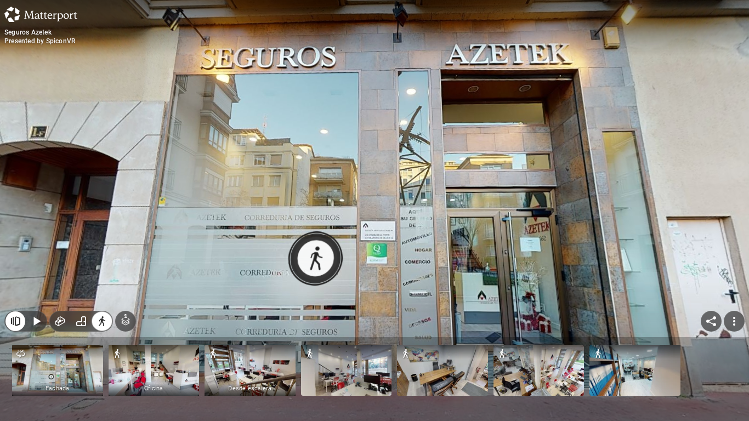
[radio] (60, 321)
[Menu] (734, 321)
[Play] (36, 321)
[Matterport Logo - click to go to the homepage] (41, 14)
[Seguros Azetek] (374, 210)
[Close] (15, 321)
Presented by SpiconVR (39, 41)
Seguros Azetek (28, 32)
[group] (81, 321)
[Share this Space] (711, 321)
